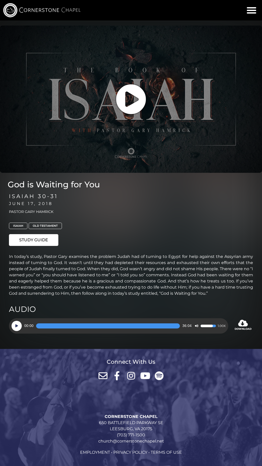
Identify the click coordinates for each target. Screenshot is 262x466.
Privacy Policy (130, 452)
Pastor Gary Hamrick (31, 211)
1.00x (222, 325)
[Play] (17, 326)
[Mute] (196, 326)
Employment (95, 452)
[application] (119, 326)
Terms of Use (166, 452)
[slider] (108, 325)
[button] (251, 10)
